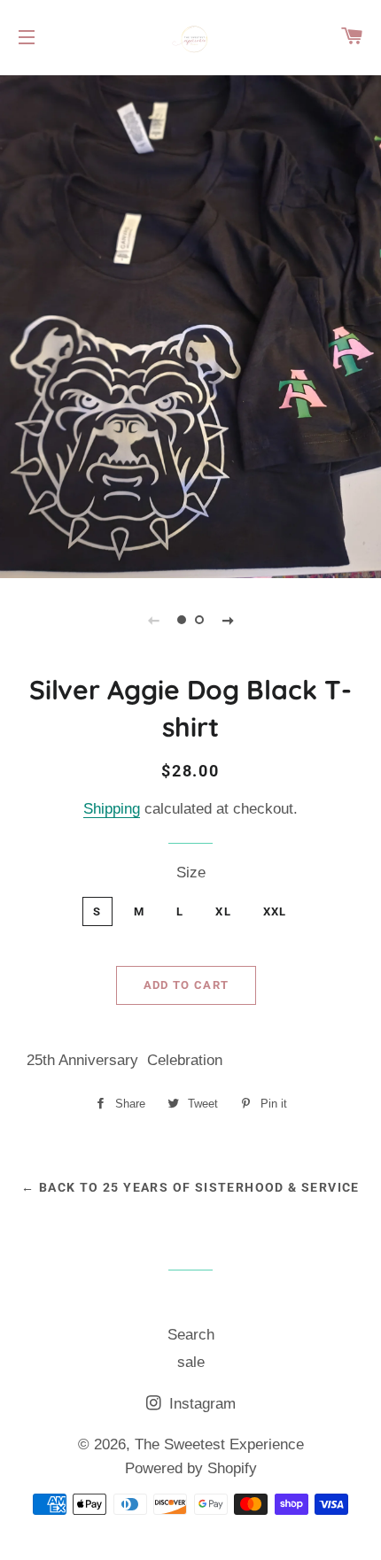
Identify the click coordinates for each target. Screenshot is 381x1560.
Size (191, 872)
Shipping (111, 808)
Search (190, 1334)
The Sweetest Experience (219, 1444)
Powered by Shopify (191, 1468)
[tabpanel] (190, 324)
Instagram (200, 1403)
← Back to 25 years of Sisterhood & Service (190, 1187)
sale (191, 1362)
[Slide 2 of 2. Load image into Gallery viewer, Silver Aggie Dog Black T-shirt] (199, 620)
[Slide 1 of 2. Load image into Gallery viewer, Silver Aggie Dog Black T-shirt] (181, 620)
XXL (275, 911)
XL (223, 911)
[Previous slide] (153, 619)
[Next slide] (227, 619)
